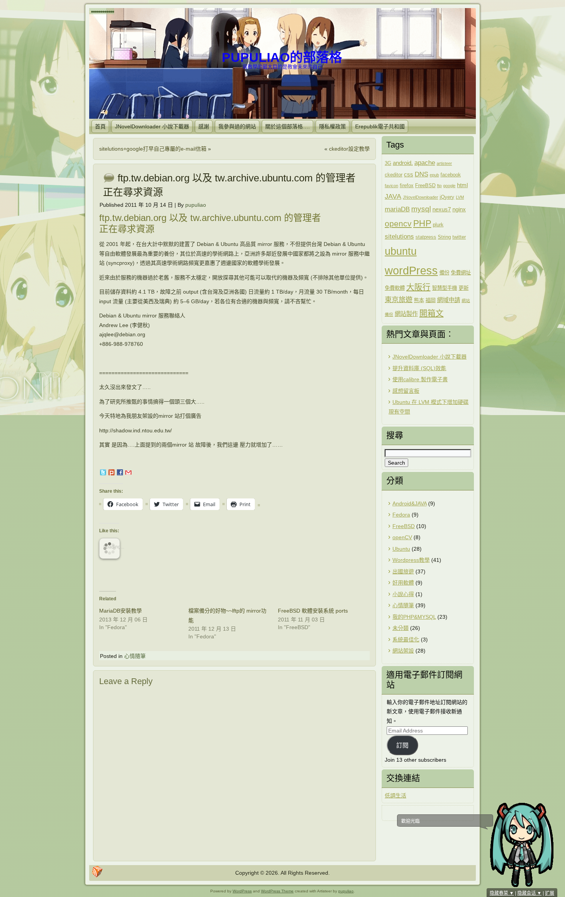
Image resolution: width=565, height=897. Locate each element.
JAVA (393, 196)
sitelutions (399, 236)
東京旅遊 (398, 300)
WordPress (242, 891)
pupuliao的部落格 (282, 57)
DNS (421, 174)
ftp (439, 185)
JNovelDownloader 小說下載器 (152, 126)
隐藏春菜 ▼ (502, 893)
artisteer (444, 163)
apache (424, 162)
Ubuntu (401, 549)
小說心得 (403, 594)
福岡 (430, 300)
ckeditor (393, 175)
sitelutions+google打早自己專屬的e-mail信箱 (152, 149)
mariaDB (397, 209)
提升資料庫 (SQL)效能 (419, 368)
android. (403, 162)
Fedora (401, 515)
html (462, 185)
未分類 (400, 628)
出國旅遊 (403, 571)
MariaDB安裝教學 (120, 611)
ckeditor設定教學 (349, 149)
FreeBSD (425, 185)
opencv (398, 223)
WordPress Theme (277, 891)
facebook (450, 175)
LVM (460, 197)
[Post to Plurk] (111, 473)
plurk (438, 225)
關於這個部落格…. (287, 126)
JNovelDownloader (420, 197)
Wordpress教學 (411, 560)
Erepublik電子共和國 (380, 126)
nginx (459, 209)
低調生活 (395, 795)
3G (388, 163)
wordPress (411, 270)
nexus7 (441, 209)
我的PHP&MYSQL (414, 617)
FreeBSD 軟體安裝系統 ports (313, 611)
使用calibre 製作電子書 (420, 379)
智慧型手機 (444, 288)
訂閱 (402, 745)
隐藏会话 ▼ (529, 893)
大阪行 (418, 286)
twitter (459, 237)
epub (434, 175)
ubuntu (401, 251)
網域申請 (448, 300)
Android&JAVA (409, 503)
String (444, 237)
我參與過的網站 (237, 126)
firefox (407, 185)
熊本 (419, 300)
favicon (391, 185)
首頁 (100, 126)
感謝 (203, 126)
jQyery (447, 197)
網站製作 (406, 314)
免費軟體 (395, 288)
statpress (425, 237)
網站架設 (403, 651)
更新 (464, 288)
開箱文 (431, 313)
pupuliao (195, 205)
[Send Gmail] (128, 473)
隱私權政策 (332, 126)
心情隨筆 (135, 656)
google (449, 185)
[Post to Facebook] (119, 473)
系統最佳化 (405, 639)
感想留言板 (405, 391)
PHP (422, 223)
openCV (402, 537)
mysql (421, 209)
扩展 (549, 893)
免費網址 (461, 273)
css (408, 174)
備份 (444, 273)
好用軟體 (403, 583)
